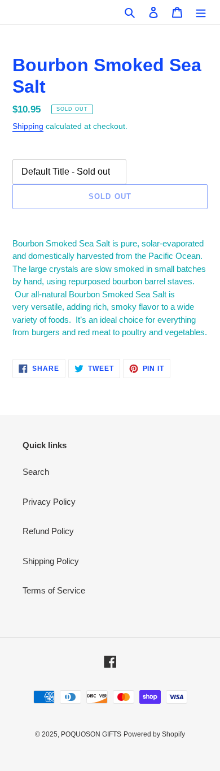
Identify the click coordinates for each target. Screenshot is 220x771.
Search (36, 472)
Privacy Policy (49, 501)
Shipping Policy (51, 561)
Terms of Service (54, 590)
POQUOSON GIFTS (91, 734)
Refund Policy (48, 531)
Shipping (27, 126)
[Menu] (201, 12)
